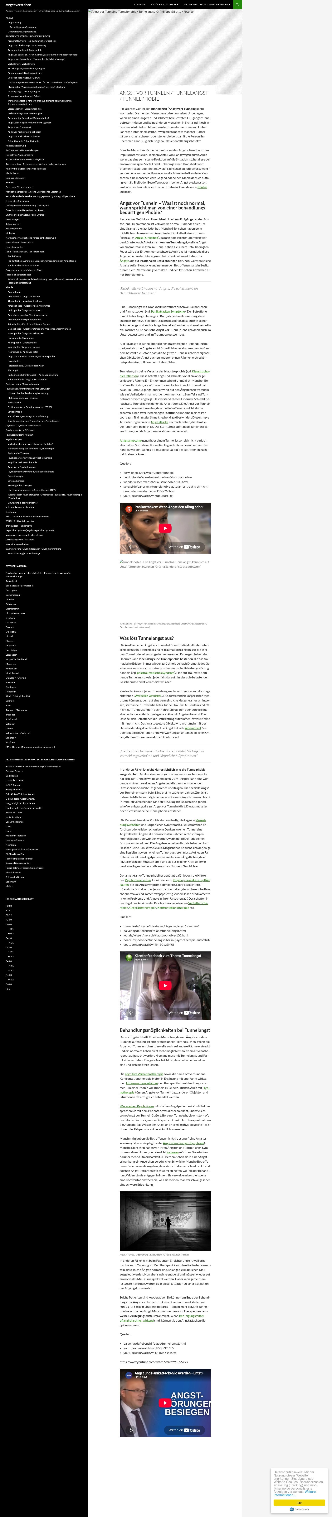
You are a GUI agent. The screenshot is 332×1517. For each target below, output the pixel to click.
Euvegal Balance (14, 789)
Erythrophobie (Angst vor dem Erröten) (25, 214)
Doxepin (10, 627)
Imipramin (11, 645)
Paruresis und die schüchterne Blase (24, 270)
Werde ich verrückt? (148, 695)
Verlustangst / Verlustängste (21, 63)
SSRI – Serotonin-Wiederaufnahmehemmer (27, 516)
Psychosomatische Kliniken (19, 434)
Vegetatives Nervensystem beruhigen (24, 535)
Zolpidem (10, 742)
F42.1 (11, 951)
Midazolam (11, 668)
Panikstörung (14, 256)
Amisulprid (11, 581)
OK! (299, 1502)
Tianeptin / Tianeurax (16, 710)
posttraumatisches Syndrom (155, 672)
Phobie (202, 187)
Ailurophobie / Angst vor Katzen (24, 296)
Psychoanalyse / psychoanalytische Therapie (30, 457)
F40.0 (9, 924)
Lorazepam (11, 654)
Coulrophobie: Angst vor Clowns (24, 77)
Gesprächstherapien (142, 907)
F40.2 (11, 933)
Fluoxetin (10, 640)
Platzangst (13, 370)
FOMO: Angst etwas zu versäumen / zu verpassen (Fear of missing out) (43, 82)
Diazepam (11, 622)
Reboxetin (11, 691)
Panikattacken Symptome (168, 311)
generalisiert (193, 728)
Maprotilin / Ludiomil (16, 659)
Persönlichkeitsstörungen (19, 274)
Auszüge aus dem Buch (163, 4)
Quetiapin (11, 687)
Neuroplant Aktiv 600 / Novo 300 (22, 849)
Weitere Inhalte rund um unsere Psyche (205, 4)
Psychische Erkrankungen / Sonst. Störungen (28, 388)
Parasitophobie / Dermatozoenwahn (26, 365)
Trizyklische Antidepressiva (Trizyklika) (25, 159)
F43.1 (11, 965)
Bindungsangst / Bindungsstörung (25, 73)
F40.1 (11, 928)
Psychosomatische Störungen (20, 430)
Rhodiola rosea (13, 872)
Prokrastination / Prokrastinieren (22, 384)
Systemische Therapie (18, 453)
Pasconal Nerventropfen (18, 863)
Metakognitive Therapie (20, 485)
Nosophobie (14, 361)
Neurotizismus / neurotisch (19, 242)
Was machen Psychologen (137, 1106)
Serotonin (11, 511)
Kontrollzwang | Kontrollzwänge (24, 553)
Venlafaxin (11, 737)
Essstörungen (12, 219)
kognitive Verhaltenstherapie (144, 1074)
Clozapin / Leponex (15, 613)
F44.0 (9, 975)
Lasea (8, 826)
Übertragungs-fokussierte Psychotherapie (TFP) (32, 490)
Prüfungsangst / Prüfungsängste (24, 91)
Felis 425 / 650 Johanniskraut (20, 794)
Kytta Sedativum (14, 817)
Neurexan (11, 844)
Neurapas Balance (15, 840)
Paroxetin (11, 682)
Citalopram (11, 604)
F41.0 (9, 938)
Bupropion (11, 590)
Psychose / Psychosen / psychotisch (23, 425)
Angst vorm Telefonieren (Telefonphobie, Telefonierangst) (36, 59)
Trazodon (11, 714)
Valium (9, 728)
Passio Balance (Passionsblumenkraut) (25, 867)
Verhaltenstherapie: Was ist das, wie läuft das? (30, 444)
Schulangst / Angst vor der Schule (24, 96)
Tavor (9, 705)
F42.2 (11, 956)
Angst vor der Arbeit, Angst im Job (25, 50)
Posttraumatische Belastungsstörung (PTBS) (30, 407)
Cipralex (10, 599)
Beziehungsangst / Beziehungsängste (26, 68)
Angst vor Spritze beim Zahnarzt (24, 136)
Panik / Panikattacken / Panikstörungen (25, 251)
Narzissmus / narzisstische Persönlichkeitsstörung (31, 237)
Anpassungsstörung (16, 145)
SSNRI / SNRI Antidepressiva (20, 521)
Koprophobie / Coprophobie (22, 342)
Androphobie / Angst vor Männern (25, 310)
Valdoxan (10, 723)
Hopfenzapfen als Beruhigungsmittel (24, 807)
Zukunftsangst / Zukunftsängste (23, 141)
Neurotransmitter (15, 247)
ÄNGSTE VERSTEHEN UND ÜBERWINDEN (28, 36)
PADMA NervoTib (15, 854)
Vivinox (9, 886)
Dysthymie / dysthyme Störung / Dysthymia (27, 205)
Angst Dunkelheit (146, 237)
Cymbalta (10, 617)
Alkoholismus (12, 173)
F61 (8, 988)
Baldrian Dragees (14, 771)
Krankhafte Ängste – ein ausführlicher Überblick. (32, 40)
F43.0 (9, 961)
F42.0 (9, 947)
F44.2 (11, 979)
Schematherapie (16, 480)
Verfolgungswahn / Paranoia (20, 539)
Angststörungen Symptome (23, 27)
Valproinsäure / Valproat (18, 733)
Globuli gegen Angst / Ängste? (20, 798)
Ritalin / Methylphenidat (18, 696)
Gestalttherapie (15, 476)
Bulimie (9, 182)
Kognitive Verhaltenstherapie (22, 462)
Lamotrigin (11, 650)
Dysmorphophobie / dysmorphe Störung (28, 393)
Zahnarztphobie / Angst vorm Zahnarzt (27, 379)
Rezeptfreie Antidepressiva (19, 154)
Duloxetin (11, 631)
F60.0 (9, 984)
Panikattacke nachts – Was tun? (23, 265)
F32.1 (9, 910)
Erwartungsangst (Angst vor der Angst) (25, 210)
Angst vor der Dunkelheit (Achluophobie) (28, 118)
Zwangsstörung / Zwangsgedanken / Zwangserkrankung (33, 548)
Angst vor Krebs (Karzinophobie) (24, 131)
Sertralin (10, 700)
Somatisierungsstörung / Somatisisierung (28, 416)
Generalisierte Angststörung (22, 31)
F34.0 (9, 919)
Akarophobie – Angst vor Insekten (25, 301)
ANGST (9, 17)
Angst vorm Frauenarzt (19, 127)
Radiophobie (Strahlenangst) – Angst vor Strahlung (33, 374)
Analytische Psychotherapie (22, 467)
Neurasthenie (14, 402)
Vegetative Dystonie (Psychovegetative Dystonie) (30, 530)
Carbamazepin (13, 594)
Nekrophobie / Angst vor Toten (23, 351)
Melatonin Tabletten (16, 835)
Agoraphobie (14, 291)
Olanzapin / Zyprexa (16, 677)
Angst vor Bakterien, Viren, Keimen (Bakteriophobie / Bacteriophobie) (43, 54)
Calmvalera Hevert (15, 780)
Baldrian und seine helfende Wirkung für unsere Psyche (33, 766)
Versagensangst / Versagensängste (25, 108)
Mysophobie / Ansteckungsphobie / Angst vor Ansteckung (36, 86)
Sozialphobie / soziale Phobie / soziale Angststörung (33, 420)
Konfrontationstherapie (173, 907)
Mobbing (10, 233)
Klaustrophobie (14, 228)
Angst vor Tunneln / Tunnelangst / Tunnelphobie (31, 356)
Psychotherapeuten (138, 880)
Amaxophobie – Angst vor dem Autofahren (29, 305)
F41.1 (11, 942)
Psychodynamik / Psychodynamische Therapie (31, 471)
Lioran (9, 831)
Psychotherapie (14, 439)
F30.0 (9, 905)
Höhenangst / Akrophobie (21, 338)
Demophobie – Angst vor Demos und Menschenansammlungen (39, 328)
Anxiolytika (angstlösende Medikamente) (26, 168)
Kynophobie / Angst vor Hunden (24, 347)
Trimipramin (12, 719)
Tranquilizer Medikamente (19, 525)
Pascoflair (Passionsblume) (19, 858)
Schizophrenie (15, 411)
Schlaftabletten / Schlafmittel (20, 507)
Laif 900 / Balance (14, 821)
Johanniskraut (13, 224)
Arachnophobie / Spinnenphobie (24, 319)
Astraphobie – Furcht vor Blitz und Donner (29, 324)
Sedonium (11, 881)
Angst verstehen (18, 4)
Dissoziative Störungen (17, 200)
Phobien (10, 287)
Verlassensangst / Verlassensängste (25, 113)
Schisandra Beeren (15, 877)
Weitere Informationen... (295, 1493)
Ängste (124, 260)
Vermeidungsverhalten (17, 544)
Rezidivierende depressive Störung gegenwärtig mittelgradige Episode (40, 196)
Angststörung (14, 22)
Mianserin (11, 664)
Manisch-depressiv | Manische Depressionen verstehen (33, 191)
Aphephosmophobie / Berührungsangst (27, 314)
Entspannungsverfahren (142, 1083)
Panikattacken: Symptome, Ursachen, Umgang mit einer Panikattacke (42, 260)
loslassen (173, 1152)
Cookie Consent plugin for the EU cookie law (299, 1509)
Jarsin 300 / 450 (14, 812)
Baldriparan (12, 775)
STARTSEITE (139, 4)
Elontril (9, 636)
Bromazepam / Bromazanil (19, 585)
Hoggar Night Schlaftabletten (20, 803)
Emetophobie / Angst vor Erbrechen (26, 333)
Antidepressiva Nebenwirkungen (22, 150)
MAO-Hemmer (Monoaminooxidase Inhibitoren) (30, 746)
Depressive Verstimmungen (19, 187)
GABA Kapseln (13, 784)
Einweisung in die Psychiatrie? (22, 502)
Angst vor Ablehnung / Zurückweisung (27, 45)
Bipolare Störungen (15, 177)
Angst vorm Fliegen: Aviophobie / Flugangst (29, 122)
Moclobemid (12, 673)
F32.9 (9, 915)
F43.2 (11, 970)
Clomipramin (12, 608)
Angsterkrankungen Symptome (183, 1143)
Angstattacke (159, 422)
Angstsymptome (131, 440)
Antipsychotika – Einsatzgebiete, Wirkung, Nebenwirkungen (36, 164)
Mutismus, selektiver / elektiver (23, 397)
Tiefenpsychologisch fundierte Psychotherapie (31, 448)
